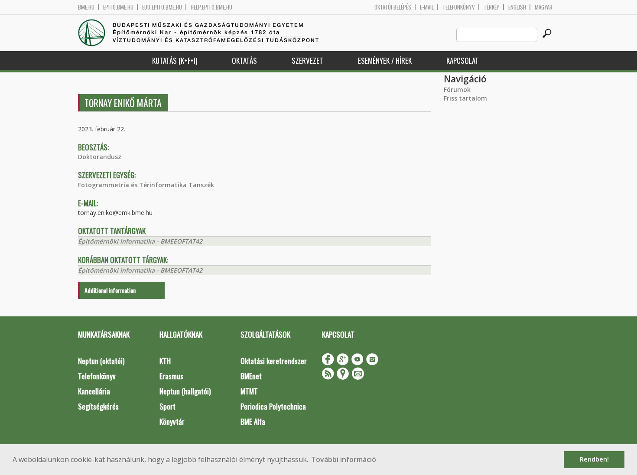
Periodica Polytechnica (273, 406)
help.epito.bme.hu (211, 7)
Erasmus (171, 376)
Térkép (492, 7)
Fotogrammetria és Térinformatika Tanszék (146, 185)
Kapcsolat (462, 60)
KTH (165, 360)
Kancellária (94, 391)
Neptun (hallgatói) (185, 391)
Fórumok (457, 89)
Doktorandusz (99, 157)
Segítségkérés (98, 406)
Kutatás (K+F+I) (174, 60)
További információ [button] (343, 459)
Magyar (543, 7)
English (517, 7)
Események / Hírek (385, 60)
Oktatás (244, 60)
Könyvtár (172, 421)
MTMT (249, 391)
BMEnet (251, 376)
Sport (167, 406)
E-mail (427, 7)
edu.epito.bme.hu (162, 7)
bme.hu (86, 7)
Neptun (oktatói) (101, 360)
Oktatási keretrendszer (273, 360)
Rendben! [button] (594, 459)
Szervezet (307, 60)
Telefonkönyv (458, 7)
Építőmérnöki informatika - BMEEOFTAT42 (140, 241)
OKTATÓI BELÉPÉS (392, 7)
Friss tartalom (465, 98)
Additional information (110, 290)
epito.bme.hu (118, 7)
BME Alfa (252, 421)
